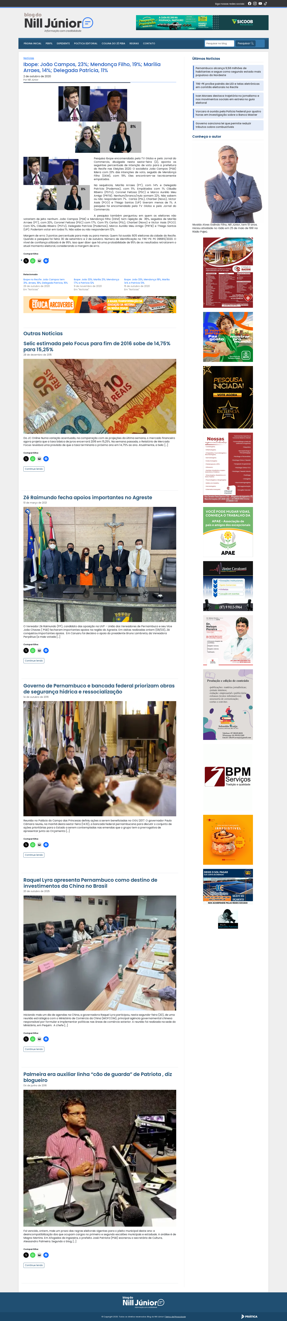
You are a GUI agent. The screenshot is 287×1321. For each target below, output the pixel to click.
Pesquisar (244, 43)
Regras (134, 43)
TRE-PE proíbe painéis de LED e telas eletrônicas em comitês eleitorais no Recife (228, 85)
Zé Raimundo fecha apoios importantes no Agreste (87, 497)
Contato (149, 43)
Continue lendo (34, 469)
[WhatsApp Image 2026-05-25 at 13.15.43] (228, 272)
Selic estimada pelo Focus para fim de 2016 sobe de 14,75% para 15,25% (96, 346)
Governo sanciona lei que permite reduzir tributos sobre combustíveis (223, 125)
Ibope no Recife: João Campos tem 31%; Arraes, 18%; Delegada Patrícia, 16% (45, 281)
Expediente (63, 43)
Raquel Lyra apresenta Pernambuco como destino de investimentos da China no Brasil (90, 883)
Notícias (28, 58)
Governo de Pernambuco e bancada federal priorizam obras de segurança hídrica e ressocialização (99, 688)
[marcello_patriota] (228, 919)
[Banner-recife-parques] (228, 337)
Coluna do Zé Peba (113, 43)
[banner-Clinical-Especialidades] (228, 467)
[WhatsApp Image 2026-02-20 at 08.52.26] (228, 397)
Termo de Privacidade (175, 1316)
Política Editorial (85, 43)
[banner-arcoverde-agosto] (99, 304)
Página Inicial (32, 43)
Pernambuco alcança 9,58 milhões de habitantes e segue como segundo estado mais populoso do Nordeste (228, 72)
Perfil (49, 43)
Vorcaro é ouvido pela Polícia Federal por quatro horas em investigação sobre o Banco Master (228, 113)
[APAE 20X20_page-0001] (228, 532)
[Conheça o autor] (228, 183)
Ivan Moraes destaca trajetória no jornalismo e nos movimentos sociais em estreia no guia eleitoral (227, 99)
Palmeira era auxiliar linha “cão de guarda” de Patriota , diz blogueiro (97, 1077)
